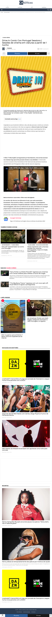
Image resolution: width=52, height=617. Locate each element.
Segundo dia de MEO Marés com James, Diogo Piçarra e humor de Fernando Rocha (25, 414)
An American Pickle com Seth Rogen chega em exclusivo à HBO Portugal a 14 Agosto (37, 319)
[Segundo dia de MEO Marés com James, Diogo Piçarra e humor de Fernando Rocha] (26, 398)
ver (19, 119)
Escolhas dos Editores (42, 244)
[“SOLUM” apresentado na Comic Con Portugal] (13, 236)
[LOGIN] (50, 9)
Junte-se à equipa (26, 611)
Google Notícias (15, 218)
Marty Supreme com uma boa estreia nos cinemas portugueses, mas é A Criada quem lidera (37, 249)
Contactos (33, 611)
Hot (32, 7)
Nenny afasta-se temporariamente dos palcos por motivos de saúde (26, 562)
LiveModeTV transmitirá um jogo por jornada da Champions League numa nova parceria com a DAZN (25, 379)
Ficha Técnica (19, 611)
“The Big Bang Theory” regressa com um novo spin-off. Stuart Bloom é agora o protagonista (29, 283)
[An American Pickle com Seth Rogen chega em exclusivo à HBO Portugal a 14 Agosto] (39, 308)
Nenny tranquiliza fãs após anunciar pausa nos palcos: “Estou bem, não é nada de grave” (25, 522)
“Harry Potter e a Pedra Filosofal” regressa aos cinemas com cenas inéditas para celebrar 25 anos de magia (29, 272)
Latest (7, 7)
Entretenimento (6, 244)
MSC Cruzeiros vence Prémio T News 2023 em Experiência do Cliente (12, 336)
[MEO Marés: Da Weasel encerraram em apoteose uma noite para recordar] (26, 433)
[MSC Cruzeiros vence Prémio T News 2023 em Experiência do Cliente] (13, 316)
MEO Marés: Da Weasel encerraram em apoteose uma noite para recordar (24, 449)
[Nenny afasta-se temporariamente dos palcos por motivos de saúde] (26, 544)
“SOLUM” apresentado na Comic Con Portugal (12, 247)
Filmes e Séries (15, 244)
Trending (44, 7)
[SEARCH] (48, 9)
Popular (20, 7)
